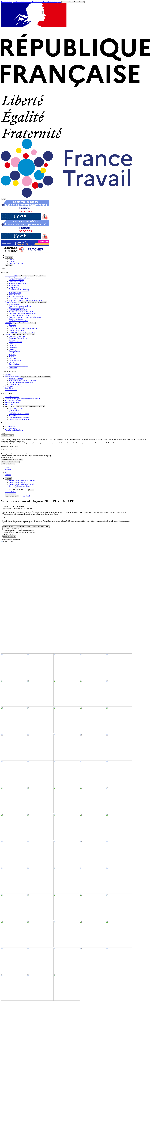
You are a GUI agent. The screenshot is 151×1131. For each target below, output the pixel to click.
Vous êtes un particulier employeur (20, 306)
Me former (12, 415)
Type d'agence (7, 508)
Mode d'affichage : (11, 540)
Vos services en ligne (16, 296)
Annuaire (8, 469)
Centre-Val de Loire (15, 342)
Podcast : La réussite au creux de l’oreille (22, 332)
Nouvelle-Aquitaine (15, 360)
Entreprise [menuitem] (12, 261)
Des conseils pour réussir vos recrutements (22, 313)
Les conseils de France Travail (19, 315)
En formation (13, 287)
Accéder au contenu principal (22, 2)
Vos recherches (14, 285)
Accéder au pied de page (40, 2)
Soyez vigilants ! (14, 294)
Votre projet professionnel (17, 283)
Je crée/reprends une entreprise (19, 289)
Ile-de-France (13, 353)
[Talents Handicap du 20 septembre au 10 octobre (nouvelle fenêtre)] (25, 245)
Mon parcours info (15, 293)
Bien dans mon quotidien (17, 330)
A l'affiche (12, 325)
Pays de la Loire (14, 364)
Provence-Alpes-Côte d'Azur (18, 366)
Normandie (12, 358)
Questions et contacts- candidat (19, 419)
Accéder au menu (6, 2)
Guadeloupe (13, 347)
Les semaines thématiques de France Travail (23, 328)
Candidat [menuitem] (12, 259)
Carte (5, 542)
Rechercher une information (10, 450)
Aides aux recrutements (16, 308)
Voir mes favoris (25, 496)
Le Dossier (12, 327)
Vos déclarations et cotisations (18, 321)
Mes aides (12, 412)
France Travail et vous (16, 281)
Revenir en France (15, 384)
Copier (31, 490)
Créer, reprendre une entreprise (19, 417)
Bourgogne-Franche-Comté (18, 338)
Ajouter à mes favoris (12, 496)
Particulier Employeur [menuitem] (16, 263)
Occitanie (12, 362)
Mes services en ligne (16, 408)
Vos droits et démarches (16, 280)
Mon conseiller (14, 410)
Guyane (11, 349)
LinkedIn (21, 484)
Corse (11, 344)
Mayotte (11, 356)
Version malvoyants (54, 2)
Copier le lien (13, 488)
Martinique (12, 355)
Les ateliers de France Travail (18, 298)
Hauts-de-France (14, 351)
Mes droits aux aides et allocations (20, 278)
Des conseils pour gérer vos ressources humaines (25, 317)
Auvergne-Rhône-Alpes (17, 336)
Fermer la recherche (8, 435)
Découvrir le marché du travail (19, 291)
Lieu (3, 517)
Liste (11, 542)
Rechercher (10, 462)
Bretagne (12, 340)
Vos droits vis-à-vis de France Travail (21, 311)
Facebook (22, 480)
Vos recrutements (14, 304)
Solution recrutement (15, 319)
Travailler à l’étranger (16, 379)
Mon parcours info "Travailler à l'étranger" (23, 380)
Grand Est (12, 345)
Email (19, 486)
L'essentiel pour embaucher (18, 310)
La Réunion (13, 368)
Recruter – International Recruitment (21, 382)
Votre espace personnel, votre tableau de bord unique (26, 300)
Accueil (7, 467)
